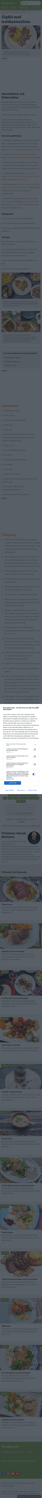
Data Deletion (9, 790)
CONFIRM (12, 783)
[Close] (38, 708)
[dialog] (21, 749)
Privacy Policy (32, 790)
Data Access (21, 790)
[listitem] (21, 744)
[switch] (34, 749)
